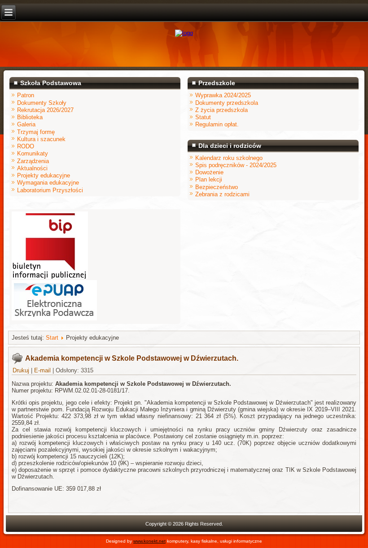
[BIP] (50, 276)
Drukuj (22, 370)
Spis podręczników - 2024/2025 (235, 165)
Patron (25, 95)
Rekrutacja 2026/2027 (45, 110)
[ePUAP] (54, 318)
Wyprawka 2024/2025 (223, 95)
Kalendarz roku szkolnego (229, 158)
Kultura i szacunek (41, 139)
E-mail (43, 370)
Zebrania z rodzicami (222, 194)
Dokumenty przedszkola (226, 102)
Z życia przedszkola (221, 110)
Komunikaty (32, 153)
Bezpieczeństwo (216, 187)
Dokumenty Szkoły (41, 102)
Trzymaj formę (36, 132)
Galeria (26, 124)
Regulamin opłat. (217, 124)
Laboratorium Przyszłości (50, 190)
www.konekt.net (149, 541)
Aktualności (32, 168)
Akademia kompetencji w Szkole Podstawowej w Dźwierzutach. (131, 358)
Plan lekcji (208, 179)
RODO (25, 146)
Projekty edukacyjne (43, 175)
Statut (203, 117)
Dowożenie (209, 172)
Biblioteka (30, 117)
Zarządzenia (33, 161)
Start (52, 337)
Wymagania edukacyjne (48, 182)
